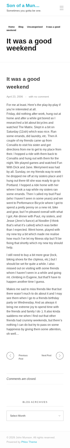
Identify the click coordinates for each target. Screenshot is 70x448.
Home (11, 27)
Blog (20, 27)
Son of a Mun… (23, 5)
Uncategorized (35, 27)
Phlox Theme (29, 441)
